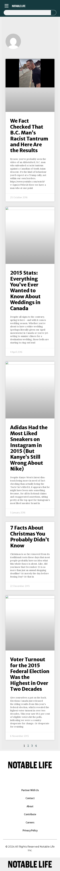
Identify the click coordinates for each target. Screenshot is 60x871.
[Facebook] (21, 777)
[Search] (53, 12)
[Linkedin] (39, 6)
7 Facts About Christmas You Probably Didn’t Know (29, 537)
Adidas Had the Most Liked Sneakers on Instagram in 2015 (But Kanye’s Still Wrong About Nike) (29, 448)
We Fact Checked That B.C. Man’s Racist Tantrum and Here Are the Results (29, 136)
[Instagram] (30, 6)
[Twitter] (43, 6)
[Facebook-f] (34, 6)
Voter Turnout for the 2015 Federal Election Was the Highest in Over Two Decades (29, 674)
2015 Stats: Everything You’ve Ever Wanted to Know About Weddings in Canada (25, 290)
